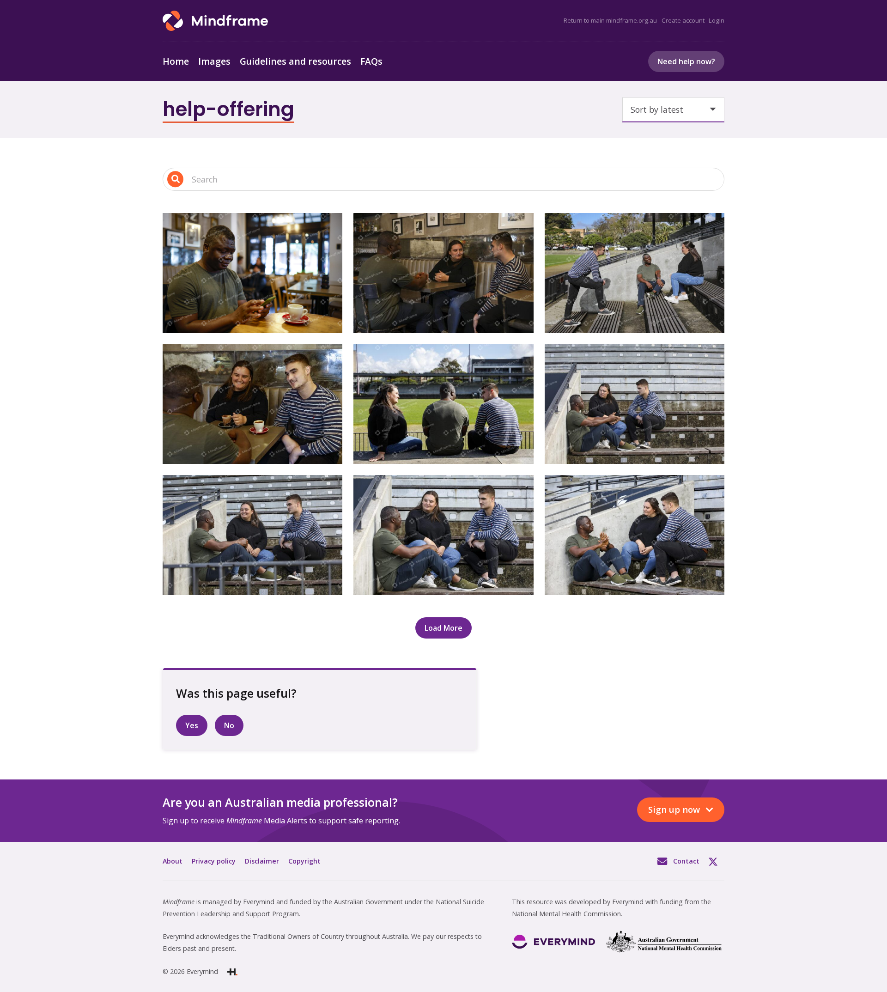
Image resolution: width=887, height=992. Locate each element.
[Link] (215, 21)
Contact (686, 861)
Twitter (716, 861)
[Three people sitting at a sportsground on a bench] (634, 273)
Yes (191, 725)
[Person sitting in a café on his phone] (252, 273)
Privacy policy (214, 861)
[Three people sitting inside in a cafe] (252, 404)
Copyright (304, 861)
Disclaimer (262, 861)
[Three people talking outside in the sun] (443, 404)
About (172, 861)
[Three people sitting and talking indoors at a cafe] (443, 273)
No (229, 725)
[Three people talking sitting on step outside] (634, 404)
